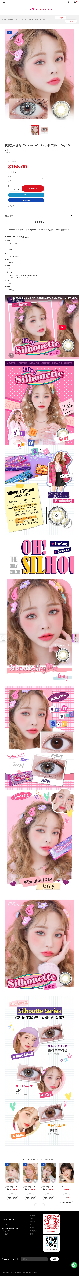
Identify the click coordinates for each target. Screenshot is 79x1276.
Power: (10, 176)
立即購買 (26, 195)
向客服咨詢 (27, 200)
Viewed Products (49, 1159)
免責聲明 (32, 1228)
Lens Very (8, 152)
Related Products (30, 1159)
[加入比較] (10, 1176)
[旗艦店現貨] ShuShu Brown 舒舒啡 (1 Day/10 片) (20, 1187)
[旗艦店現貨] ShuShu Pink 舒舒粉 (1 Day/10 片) (55, 1187)
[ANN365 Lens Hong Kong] (39, 9)
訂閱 (54, 1259)
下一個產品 (71, 21)
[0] (75, 2)
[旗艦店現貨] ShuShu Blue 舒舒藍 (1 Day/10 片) (37, 1187)
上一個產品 (60, 18)
